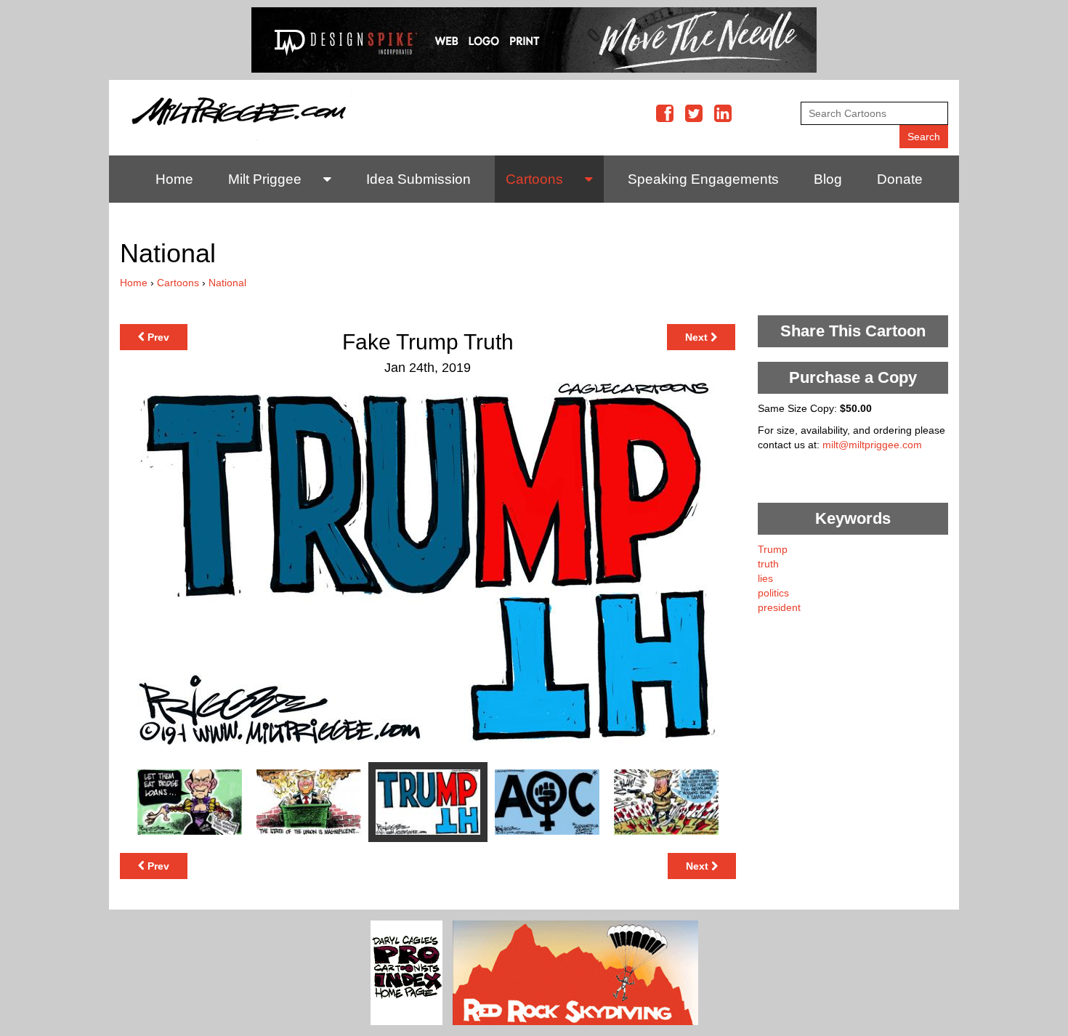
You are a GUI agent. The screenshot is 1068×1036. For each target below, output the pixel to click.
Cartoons (534, 179)
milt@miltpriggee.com (872, 444)
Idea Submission (418, 179)
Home (174, 179)
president (779, 607)
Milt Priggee (265, 179)
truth (768, 564)
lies (765, 578)
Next (698, 337)
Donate (900, 179)
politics (773, 593)
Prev (157, 337)
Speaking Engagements (703, 179)
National (227, 282)
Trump (773, 549)
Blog (828, 179)
